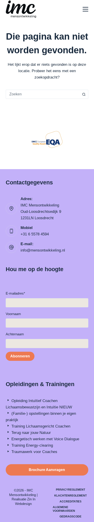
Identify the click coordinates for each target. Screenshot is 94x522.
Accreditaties (70, 501)
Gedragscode (70, 516)
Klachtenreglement (70, 495)
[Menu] (85, 9)
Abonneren (20, 356)
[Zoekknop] (83, 94)
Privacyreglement (70, 489)
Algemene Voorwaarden (64, 509)
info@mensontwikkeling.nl (43, 250)
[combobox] (43, 94)
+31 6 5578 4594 (35, 234)
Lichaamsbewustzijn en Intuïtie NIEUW (39, 407)
